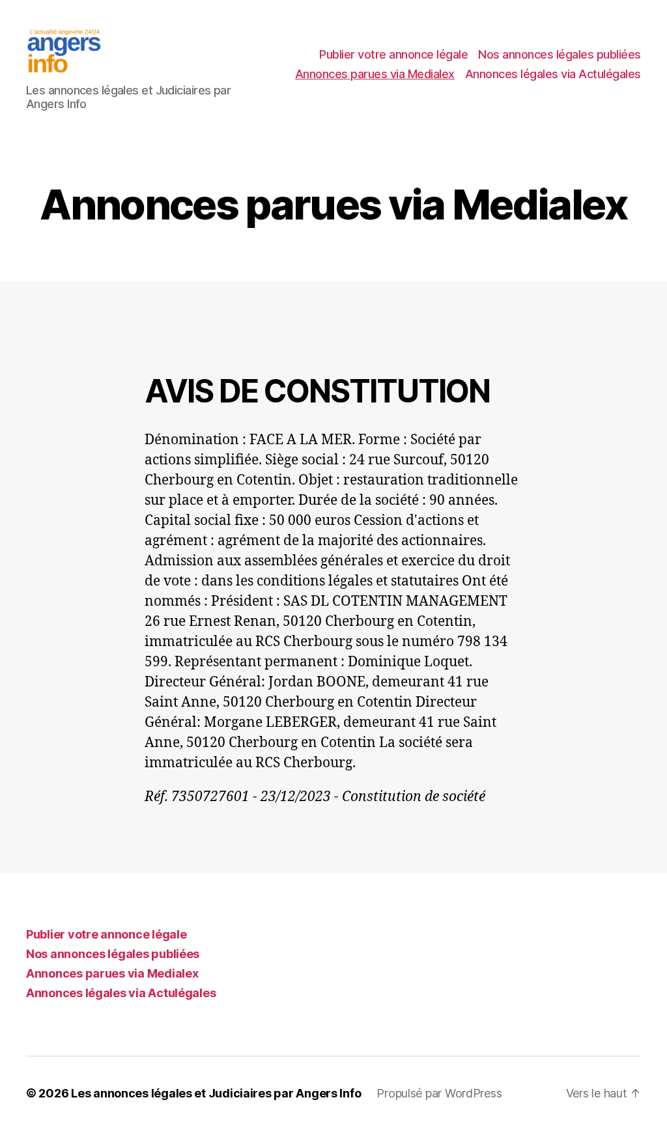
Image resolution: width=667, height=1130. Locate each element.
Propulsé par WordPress (439, 1093)
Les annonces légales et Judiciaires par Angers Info (216, 1093)
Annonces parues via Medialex (375, 74)
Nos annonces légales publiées (559, 54)
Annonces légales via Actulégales (553, 74)
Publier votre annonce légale (393, 54)
